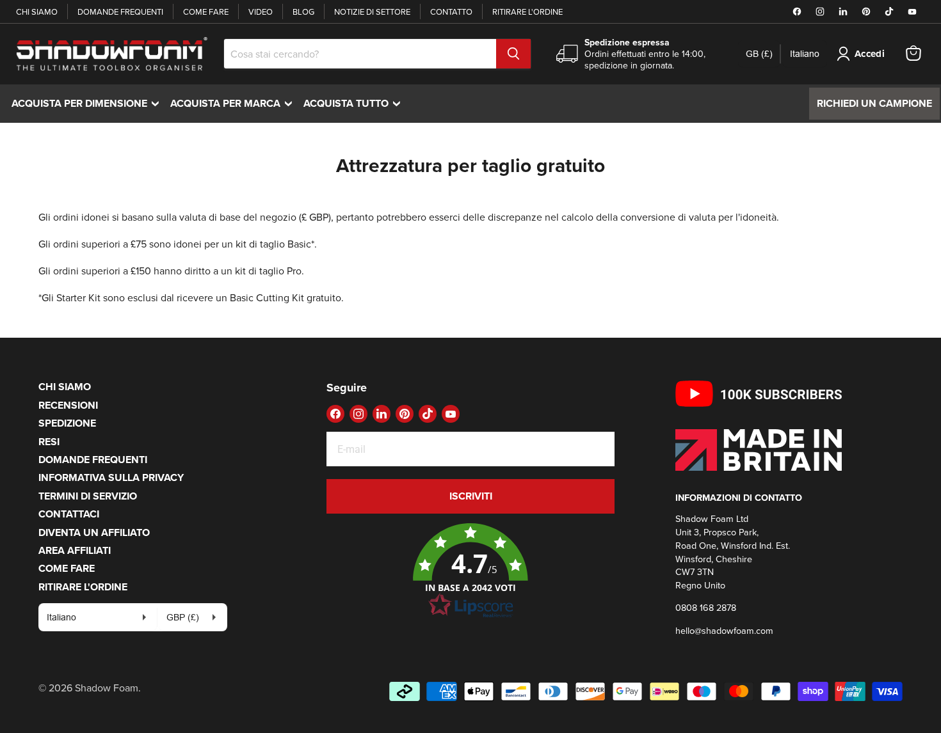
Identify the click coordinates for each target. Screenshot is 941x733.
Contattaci (68, 514)
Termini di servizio (87, 496)
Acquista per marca (234, 103)
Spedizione (67, 423)
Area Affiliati (74, 550)
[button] (470, 571)
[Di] (513, 53)
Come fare (206, 11)
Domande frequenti (120, 11)
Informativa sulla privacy (111, 477)
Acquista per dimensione (88, 103)
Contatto (451, 11)
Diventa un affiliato (94, 532)
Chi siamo (37, 11)
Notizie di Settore (372, 11)
